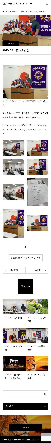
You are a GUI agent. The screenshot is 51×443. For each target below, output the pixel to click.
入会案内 (25, 427)
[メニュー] (47, 4)
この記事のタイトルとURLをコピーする (25, 258)
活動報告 (11, 43)
